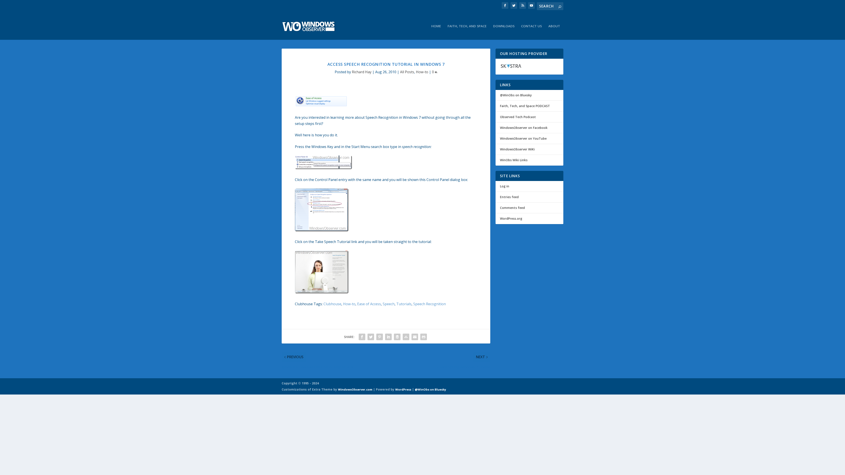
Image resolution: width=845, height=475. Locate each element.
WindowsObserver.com (355, 389)
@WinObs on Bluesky (516, 95)
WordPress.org (511, 218)
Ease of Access (369, 303)
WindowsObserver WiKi (517, 149)
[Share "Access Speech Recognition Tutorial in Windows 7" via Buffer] (397, 336)
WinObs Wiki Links (513, 160)
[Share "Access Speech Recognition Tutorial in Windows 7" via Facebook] (362, 336)
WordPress (403, 389)
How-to (422, 71)
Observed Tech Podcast (518, 117)
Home (436, 26)
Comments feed (512, 208)
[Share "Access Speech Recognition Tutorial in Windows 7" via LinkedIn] (388, 336)
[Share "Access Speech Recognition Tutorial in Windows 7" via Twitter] (370, 336)
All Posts (407, 71)
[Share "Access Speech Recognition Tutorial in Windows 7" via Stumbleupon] (406, 336)
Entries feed (509, 197)
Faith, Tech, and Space (467, 26)
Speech (389, 303)
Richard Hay (361, 71)
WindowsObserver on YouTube (523, 138)
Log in (504, 186)
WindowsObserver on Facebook (523, 128)
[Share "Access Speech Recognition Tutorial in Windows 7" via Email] (414, 336)
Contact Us (531, 26)
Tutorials (403, 303)
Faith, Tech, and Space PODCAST (525, 106)
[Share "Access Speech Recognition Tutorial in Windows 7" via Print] (423, 336)
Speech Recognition (429, 303)
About (554, 26)
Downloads (503, 26)
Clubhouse (332, 303)
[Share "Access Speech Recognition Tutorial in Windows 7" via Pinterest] (379, 336)
